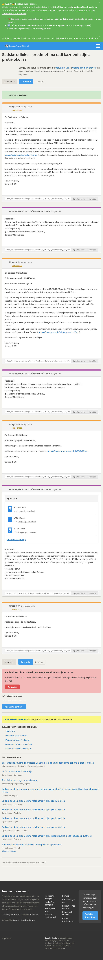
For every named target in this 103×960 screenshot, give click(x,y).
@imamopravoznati (93, 939)
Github (87, 939)
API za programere (67, 919)
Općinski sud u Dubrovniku (12, 804)
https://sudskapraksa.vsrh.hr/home (21, 154)
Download (31, 511)
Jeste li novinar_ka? (50, 915)
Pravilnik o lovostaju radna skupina (19, 780)
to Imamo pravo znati (19, 744)
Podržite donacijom (90, 916)
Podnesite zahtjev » (14, 706)
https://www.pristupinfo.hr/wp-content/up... (58, 332)
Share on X (10, 731)
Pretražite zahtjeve (49, 903)
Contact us (68, 71)
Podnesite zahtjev (49, 897)
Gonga (32, 920)
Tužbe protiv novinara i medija (17, 771)
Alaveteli (34, 914)
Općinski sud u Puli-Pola (11, 813)
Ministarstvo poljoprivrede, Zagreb (16, 783)
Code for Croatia (20, 920)
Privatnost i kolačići (67, 913)
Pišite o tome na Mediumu (17, 740)
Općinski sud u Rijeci (10, 822)
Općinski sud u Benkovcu (12, 775)
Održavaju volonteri (11, 914)
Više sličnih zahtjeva (9, 851)
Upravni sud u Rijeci (9, 795)
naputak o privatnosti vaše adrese (31, 10)
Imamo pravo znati (17, 46)
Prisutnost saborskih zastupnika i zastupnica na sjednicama (31, 844)
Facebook (99, 939)
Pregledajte (22, 511)
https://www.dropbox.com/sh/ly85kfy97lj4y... (67, 451)
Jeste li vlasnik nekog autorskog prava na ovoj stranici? (24, 862)
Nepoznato (17, 110)
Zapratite (26, 81)
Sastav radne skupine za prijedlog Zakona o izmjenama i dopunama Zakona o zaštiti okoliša (48, 762)
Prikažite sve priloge (16, 539)
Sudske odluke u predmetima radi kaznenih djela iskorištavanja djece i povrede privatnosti (47, 835)
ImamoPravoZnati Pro (15, 719)
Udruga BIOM (62, 67)
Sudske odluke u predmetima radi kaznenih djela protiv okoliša (33, 800)
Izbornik (98, 46)
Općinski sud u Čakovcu (84, 67)
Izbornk (8, 81)
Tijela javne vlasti (50, 909)
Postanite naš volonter (68, 907)
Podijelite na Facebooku (16, 735)
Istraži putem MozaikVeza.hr (18, 748)
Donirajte (12, 687)
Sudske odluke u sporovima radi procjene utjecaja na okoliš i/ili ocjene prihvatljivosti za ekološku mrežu (50, 790)
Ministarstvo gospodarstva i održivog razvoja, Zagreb (23, 766)
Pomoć (65, 896)
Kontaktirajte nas (68, 900)
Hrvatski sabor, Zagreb (11, 848)
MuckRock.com (91, 38)
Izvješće (92, 199)
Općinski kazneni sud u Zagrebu (14, 830)
